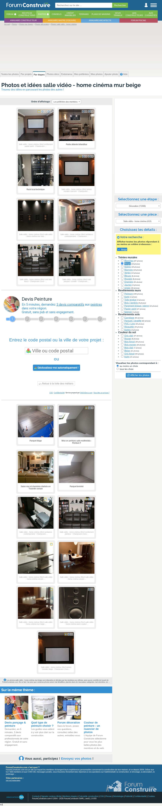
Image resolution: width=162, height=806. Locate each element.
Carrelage (129, 317)
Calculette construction (88, 796)
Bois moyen (130, 344)
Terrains (84, 14)
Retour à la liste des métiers (57, 383)
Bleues (127, 275)
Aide (125, 74)
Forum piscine (138, 20)
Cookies (151, 796)
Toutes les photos (10, 74)
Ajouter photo (111, 74)
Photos (42, 14)
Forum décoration (68, 722)
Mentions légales (70, 796)
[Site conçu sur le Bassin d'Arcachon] (15, 797)
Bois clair (128, 347)
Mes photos (97, 74)
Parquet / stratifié (132, 320)
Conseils (56, 14)
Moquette (129, 326)
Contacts (36, 796)
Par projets (26, 74)
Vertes (127, 272)
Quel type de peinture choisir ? (42, 724)
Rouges (128, 278)
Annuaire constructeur (23, 20)
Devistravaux (118, 14)
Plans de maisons (101, 14)
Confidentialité (59, 393)
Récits (27, 14)
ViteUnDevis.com (86, 393)
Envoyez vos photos (76, 758)
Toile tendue (130, 299)
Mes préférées (81, 74)
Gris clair (128, 335)
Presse (109, 796)
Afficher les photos (140, 375)
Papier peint (130, 308)
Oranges (128, 282)
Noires (127, 266)
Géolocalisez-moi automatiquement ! (57, 367)
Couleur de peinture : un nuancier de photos (92, 727)
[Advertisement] (81, 48)
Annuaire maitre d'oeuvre (62, 20)
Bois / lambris (131, 302)
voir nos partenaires (13, 780)
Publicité (128, 796)
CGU (51, 393)
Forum (9, 14)
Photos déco (53, 74)
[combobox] (66, 101)
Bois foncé (129, 341)
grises (127, 288)
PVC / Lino (129, 323)
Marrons (128, 269)
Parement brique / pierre (136, 305)
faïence (128, 312)
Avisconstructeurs (134, 14)
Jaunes (128, 285)
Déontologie (118, 796)
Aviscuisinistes (151, 14)
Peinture (128, 293)
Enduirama (66, 74)
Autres (127, 329)
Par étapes (39, 74)
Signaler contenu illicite (51, 796)
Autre (127, 296)
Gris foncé (129, 353)
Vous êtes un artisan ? (101, 393)
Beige (127, 263)
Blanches (129, 260)
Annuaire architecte (100, 20)
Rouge (127, 338)
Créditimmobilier (70, 14)
